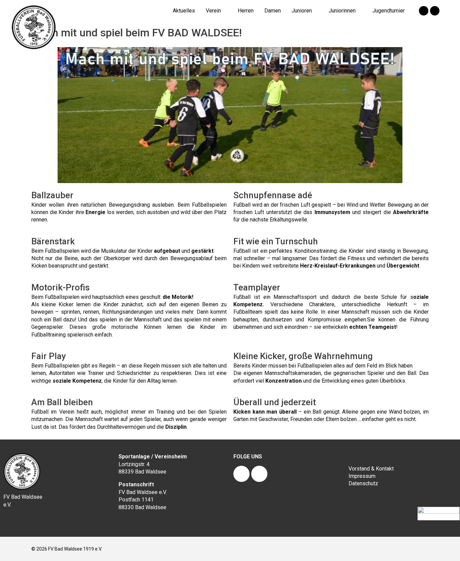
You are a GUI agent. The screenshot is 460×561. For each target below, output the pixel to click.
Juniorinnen (342, 10)
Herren (246, 10)
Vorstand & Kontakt (371, 468)
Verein (213, 10)
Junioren (302, 10)
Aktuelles (184, 10)
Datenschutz (363, 483)
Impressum (362, 476)
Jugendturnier (388, 10)
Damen (272, 10)
